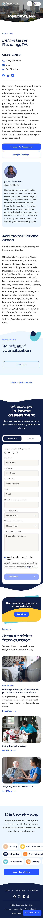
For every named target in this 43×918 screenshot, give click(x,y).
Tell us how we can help (12, 531)
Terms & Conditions (31, 909)
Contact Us (33, 891)
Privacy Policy (28, 567)
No (17, 453)
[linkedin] (12, 75)
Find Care (12, 438)
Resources (20, 891)
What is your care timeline (13, 521)
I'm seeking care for (11, 510)
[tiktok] (28, 896)
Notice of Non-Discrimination (21, 913)
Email (6, 489)
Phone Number (9, 479)
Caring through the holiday (14, 746)
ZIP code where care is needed (15, 500)
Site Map (8, 909)
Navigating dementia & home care (17, 786)
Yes (8, 453)
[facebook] (3, 75)
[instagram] (8, 75)
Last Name (8, 468)
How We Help (8, 685)
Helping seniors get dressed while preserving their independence (20, 691)
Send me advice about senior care (19, 558)
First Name (8, 458)
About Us (9, 891)
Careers (30, 438)
